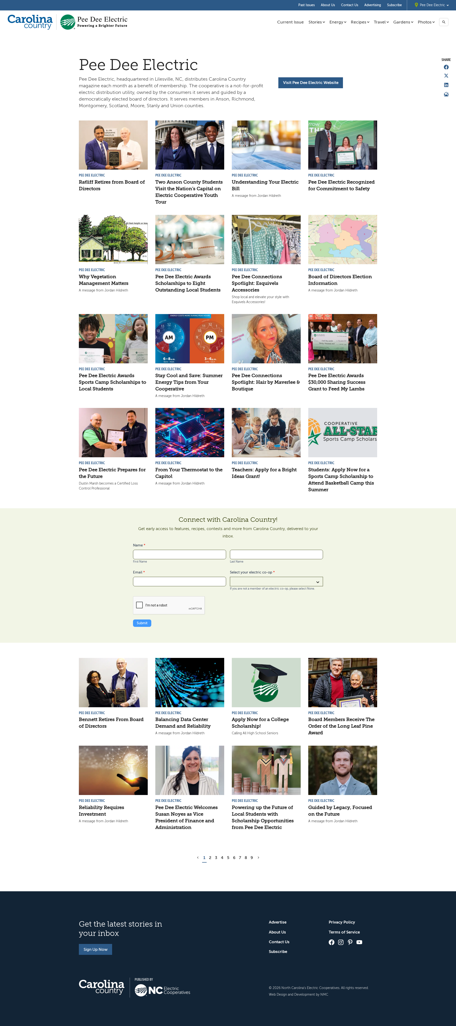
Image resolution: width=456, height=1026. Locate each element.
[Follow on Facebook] (331, 942)
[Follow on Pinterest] (350, 942)
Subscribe (394, 5)
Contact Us (349, 5)
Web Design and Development (292, 994)
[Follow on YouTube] (359, 942)
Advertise (277, 922)
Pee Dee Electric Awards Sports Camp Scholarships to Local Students (112, 382)
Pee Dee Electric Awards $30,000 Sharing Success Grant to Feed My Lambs (337, 382)
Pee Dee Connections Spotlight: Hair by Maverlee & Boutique (266, 382)
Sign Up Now (96, 949)
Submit (142, 623)
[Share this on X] (446, 75)
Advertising (372, 5)
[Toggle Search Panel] (443, 22)
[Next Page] (258, 858)
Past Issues (306, 5)
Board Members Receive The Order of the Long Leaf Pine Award (341, 726)
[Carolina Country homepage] (30, 22)
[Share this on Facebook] (446, 67)
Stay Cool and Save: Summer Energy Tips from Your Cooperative (189, 382)
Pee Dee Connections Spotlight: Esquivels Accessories (257, 283)
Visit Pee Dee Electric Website (310, 82)
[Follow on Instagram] (341, 942)
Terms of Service (344, 932)
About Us (328, 5)
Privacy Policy (342, 922)
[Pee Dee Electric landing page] (94, 22)
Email (139, 572)
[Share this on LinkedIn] (446, 85)
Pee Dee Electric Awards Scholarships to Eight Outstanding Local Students (188, 283)
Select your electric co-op (252, 572)
